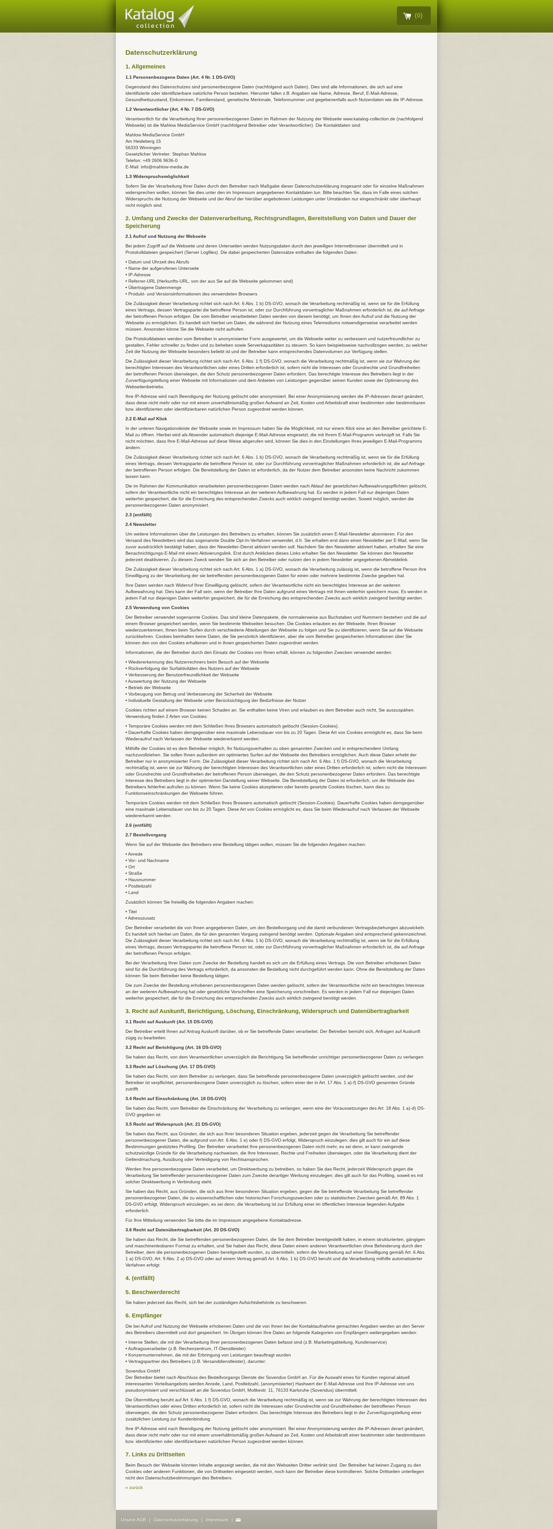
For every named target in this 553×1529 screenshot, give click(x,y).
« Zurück (134, 1487)
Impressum (216, 1519)
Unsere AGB (133, 1519)
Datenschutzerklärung (175, 1519)
